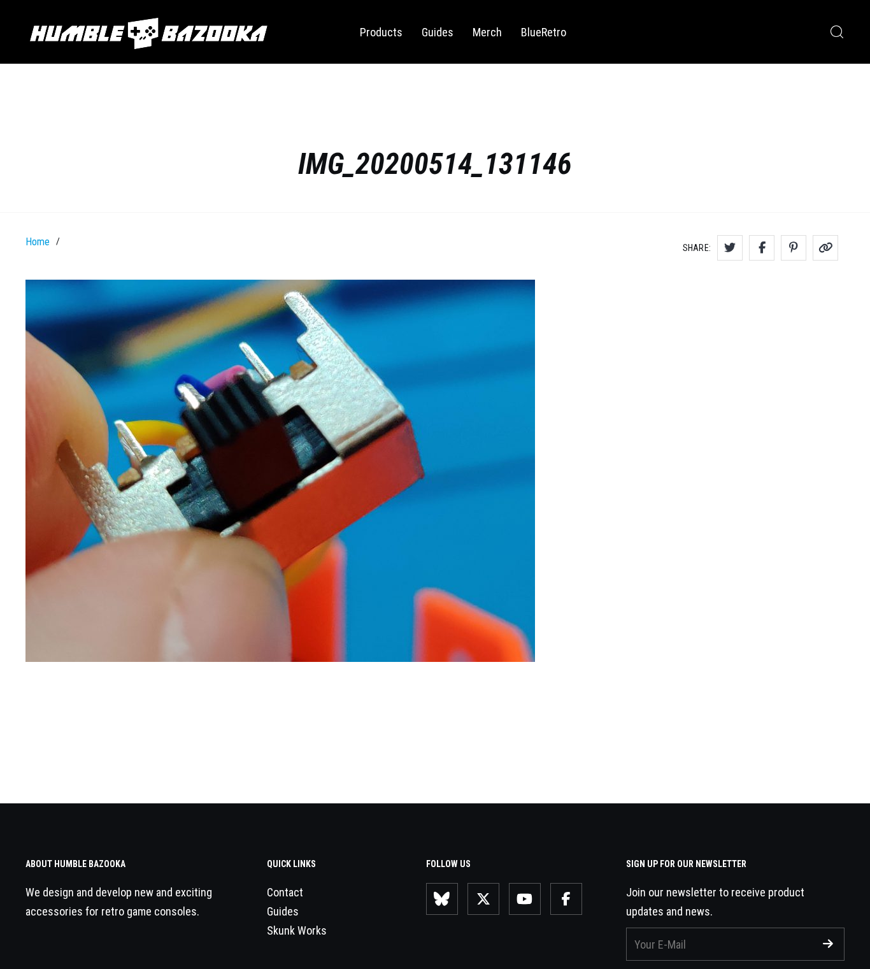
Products (381, 32)
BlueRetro (543, 32)
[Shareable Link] (825, 248)
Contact (285, 892)
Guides (437, 32)
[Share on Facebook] (762, 248)
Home (37, 242)
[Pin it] (793, 248)
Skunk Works (297, 930)
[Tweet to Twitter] (730, 248)
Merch (487, 32)
